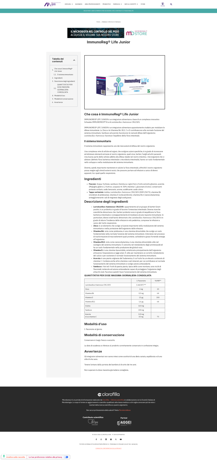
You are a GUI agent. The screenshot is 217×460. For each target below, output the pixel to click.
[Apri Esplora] (72, 4)
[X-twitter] (116, 439)
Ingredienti (58, 78)
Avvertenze (58, 102)
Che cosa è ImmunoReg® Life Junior (63, 70)
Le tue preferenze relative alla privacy (45, 457)
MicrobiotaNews (125, 410)
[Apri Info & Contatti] (137, 4)
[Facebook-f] (96, 439)
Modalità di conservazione (63, 99)
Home (98, 22)
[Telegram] (111, 439)
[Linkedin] (106, 439)
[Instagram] (101, 439)
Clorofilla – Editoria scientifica (113, 400)
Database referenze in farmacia (111, 22)
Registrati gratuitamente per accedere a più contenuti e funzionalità (108, 11)
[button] (171, 4)
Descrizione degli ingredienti (64, 81)
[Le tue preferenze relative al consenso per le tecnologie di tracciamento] (4, 456)
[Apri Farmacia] (121, 4)
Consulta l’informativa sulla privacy (108, 448)
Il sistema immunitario (65, 74)
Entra (163, 6)
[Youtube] (121, 439)
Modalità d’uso (59, 95)
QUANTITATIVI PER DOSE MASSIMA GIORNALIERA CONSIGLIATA (64, 88)
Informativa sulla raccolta (14, 457)
